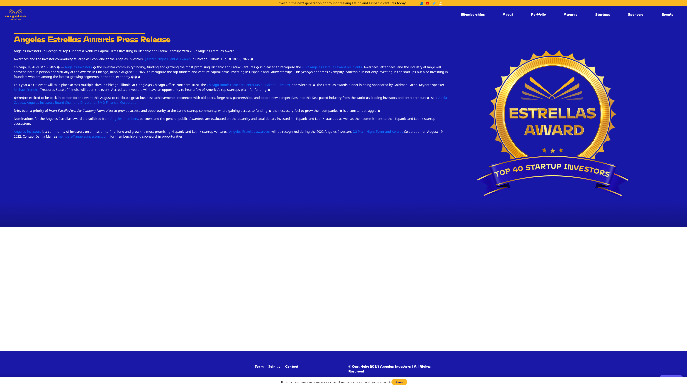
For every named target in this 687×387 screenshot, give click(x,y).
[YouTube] (427, 3)
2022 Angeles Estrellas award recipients (332, 67)
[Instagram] (440, 3)
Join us (274, 366)
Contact (291, 366)
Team (259, 366)
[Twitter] (434, 3)
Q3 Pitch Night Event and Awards (378, 131)
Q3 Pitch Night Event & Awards (167, 59)
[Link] (15, 14)
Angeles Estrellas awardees (250, 131)
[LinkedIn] (421, 3)
